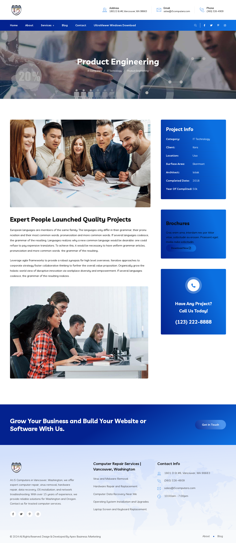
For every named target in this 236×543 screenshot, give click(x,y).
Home (14, 25)
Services (46, 25)
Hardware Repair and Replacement (115, 486)
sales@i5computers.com (177, 11)
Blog (65, 25)
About (29, 25)
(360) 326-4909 (215, 11)
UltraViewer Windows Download (115, 25)
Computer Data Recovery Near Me (115, 494)
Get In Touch (210, 424)
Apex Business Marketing (85, 536)
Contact (80, 25)
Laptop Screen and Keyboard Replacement (120, 509)
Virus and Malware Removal (110, 478)
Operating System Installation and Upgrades (121, 501)
